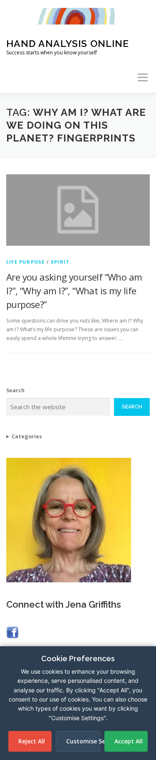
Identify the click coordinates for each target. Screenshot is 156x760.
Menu (142, 77)
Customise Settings (83, 741)
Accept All (128, 741)
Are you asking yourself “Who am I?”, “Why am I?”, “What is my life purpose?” (74, 290)
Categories (27, 436)
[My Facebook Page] (12, 632)
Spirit (60, 262)
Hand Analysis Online (67, 43)
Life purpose (25, 262)
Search (15, 390)
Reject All (31, 741)
